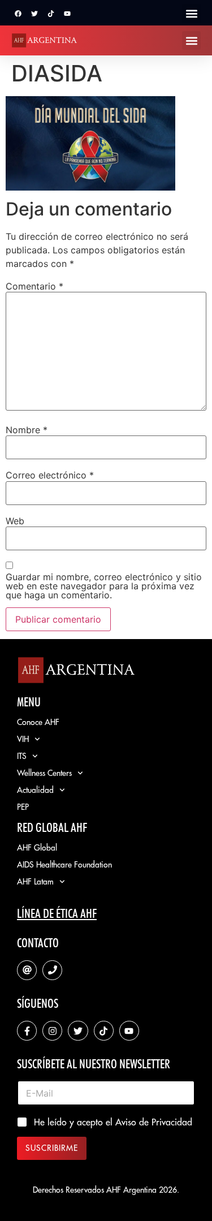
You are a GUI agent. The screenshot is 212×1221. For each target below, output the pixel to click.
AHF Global (37, 848)
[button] (191, 13)
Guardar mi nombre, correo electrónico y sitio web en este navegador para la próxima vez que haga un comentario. (104, 585)
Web (15, 520)
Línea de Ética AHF (57, 913)
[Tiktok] (51, 13)
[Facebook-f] (27, 1031)
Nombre (26, 429)
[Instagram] (52, 1031)
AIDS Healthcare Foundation (64, 865)
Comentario (34, 286)
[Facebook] (18, 13)
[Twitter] (34, 13)
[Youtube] (67, 13)
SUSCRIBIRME (51, 1148)
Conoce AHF (38, 722)
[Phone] (52, 970)
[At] (27, 970)
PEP (23, 807)
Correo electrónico (50, 475)
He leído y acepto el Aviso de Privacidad (113, 1122)
